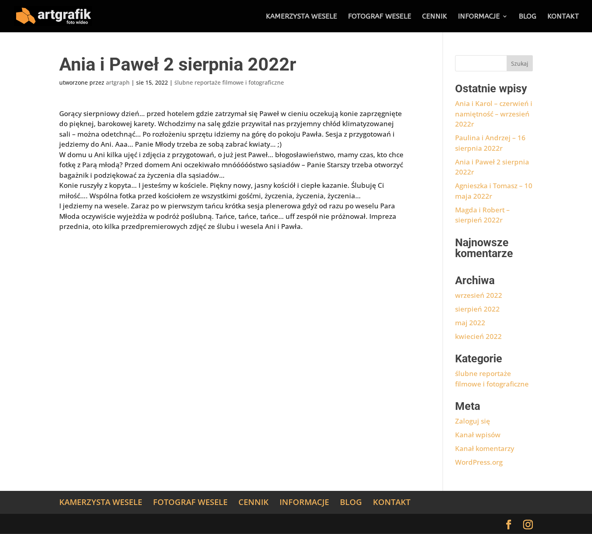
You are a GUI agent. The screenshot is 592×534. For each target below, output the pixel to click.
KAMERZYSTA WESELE (301, 16)
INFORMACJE (479, 16)
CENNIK (434, 16)
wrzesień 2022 (478, 295)
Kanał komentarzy (484, 448)
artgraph (118, 82)
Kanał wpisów (478, 434)
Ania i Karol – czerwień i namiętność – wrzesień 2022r (493, 114)
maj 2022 (470, 322)
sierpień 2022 (477, 309)
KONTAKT (563, 16)
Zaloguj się (472, 421)
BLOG (527, 16)
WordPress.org (479, 462)
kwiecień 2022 (478, 336)
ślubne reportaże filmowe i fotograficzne (229, 82)
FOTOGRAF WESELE (379, 16)
